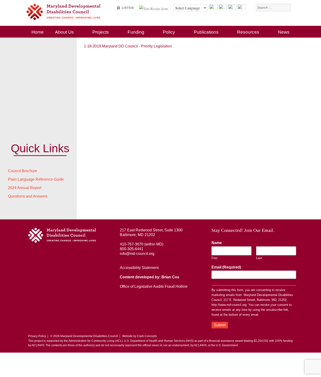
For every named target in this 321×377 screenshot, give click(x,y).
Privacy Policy (37, 336)
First (214, 258)
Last (259, 258)
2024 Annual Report (24, 188)
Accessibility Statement (139, 268)
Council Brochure (22, 171)
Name (217, 243)
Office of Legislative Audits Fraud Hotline (154, 286)
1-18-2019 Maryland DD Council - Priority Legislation (128, 46)
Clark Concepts (147, 336)
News (284, 32)
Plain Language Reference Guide (36, 179)
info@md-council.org (137, 254)
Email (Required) (227, 267)
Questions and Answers (27, 196)
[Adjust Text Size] (154, 7)
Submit (220, 325)
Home (37, 32)
